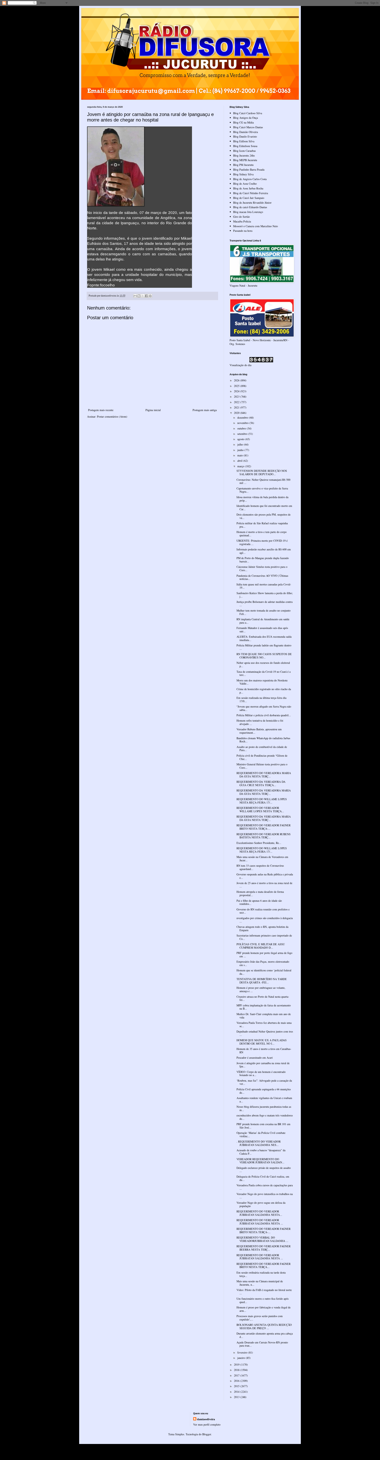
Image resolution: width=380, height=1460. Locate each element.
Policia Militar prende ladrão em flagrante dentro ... (264, 647)
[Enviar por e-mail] (135, 296)
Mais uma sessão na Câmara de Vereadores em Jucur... (262, 858)
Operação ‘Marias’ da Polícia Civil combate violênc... (261, 1134)
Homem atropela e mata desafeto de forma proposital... (260, 893)
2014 (237, 1392)
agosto (241, 439)
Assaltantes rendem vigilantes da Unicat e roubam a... (264, 1099)
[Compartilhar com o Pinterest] (150, 296)
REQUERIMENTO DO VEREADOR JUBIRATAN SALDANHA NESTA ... (260, 1221)
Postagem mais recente (100, 410)
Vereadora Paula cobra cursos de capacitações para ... (265, 1186)
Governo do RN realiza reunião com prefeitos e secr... (263, 911)
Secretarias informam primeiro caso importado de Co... (264, 937)
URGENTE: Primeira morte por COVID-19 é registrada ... (262, 542)
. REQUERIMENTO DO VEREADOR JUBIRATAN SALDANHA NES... (259, 1143)
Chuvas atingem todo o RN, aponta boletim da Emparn (262, 928)
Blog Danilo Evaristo (245, 136)
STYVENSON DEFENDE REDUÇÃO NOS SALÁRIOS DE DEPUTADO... (262, 472)
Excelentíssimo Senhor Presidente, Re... (259, 843)
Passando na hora (242, 231)
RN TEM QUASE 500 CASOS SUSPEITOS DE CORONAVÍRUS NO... (264, 655)
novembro (243, 423)
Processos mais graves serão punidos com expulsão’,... (260, 1317)
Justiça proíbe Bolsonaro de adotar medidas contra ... (265, 603)
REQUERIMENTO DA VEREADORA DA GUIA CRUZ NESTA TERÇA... (261, 783)
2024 (237, 391)
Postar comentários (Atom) (112, 416)
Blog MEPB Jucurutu (245, 160)
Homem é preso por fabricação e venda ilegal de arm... (264, 1309)
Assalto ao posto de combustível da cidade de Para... (262, 748)
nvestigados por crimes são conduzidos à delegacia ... (265, 919)
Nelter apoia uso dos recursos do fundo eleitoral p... (263, 664)
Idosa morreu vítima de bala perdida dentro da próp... (262, 498)
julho (240, 444)
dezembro (243, 417)
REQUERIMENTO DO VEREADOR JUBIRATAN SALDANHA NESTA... (259, 1213)
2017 (237, 1375)
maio (240, 455)
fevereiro (242, 1352)
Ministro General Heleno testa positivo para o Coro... (262, 765)
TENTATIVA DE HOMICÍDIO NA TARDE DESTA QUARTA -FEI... (262, 980)
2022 (237, 402)
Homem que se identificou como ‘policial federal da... (264, 972)
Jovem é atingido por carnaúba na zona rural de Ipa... (263, 1064)
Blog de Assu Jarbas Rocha (248, 188)
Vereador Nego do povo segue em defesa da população (261, 1204)
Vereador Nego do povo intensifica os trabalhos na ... (265, 1195)
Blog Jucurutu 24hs (244, 155)
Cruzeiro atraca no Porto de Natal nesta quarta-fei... (263, 998)
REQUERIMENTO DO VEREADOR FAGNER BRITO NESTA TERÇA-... (264, 826)
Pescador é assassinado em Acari (255, 1057)
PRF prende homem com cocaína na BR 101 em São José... (263, 1125)
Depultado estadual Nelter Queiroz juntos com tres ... (265, 1033)
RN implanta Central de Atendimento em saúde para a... (263, 620)
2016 (237, 1381)
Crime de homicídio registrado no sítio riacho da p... (264, 690)
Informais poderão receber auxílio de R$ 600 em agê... (264, 551)
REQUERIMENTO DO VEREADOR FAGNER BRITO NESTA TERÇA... (264, 1265)
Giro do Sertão (241, 216)
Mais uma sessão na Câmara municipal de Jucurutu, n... (260, 1282)
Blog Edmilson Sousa (245, 146)
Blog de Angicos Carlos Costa (250, 179)
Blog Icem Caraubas (244, 151)
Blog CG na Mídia (243, 122)
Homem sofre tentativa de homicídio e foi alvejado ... (260, 722)
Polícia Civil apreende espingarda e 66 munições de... (264, 1090)
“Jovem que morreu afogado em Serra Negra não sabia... (264, 708)
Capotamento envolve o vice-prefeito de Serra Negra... (262, 490)
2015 (237, 1386)
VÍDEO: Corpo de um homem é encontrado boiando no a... (261, 1073)
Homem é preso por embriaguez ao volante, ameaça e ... (261, 989)
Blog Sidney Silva (243, 174)
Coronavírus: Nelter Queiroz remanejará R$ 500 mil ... (263, 481)
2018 (237, 1370)
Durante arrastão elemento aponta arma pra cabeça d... (265, 1335)
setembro (242, 434)
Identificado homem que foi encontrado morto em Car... (264, 507)
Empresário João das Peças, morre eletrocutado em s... (263, 963)
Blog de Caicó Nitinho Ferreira (250, 193)
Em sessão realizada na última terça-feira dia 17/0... (261, 699)
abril (240, 461)
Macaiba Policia (242, 221)
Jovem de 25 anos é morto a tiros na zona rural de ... (264, 884)
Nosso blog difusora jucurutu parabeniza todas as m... (264, 1108)
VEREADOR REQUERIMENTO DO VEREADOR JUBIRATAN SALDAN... (260, 1160)
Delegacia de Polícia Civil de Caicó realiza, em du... (263, 1178)
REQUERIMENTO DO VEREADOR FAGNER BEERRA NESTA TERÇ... (264, 1247)
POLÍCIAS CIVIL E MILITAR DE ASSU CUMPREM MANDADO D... (261, 945)
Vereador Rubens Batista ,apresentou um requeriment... (259, 730)
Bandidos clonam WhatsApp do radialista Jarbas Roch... (263, 739)
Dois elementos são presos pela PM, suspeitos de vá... (264, 516)
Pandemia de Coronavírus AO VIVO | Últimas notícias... (262, 577)
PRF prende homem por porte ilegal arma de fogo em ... (264, 954)
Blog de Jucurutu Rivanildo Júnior (252, 202)
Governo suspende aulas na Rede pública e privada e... (265, 876)
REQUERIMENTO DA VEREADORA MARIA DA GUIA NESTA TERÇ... (264, 792)
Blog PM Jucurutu (243, 165)
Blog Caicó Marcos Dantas (248, 127)
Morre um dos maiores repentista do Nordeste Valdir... (262, 682)
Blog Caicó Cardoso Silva (247, 113)
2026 (237, 380)
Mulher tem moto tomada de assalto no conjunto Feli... (264, 612)
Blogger (206, 1434)
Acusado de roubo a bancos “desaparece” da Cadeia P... (261, 1151)
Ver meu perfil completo (206, 1424)
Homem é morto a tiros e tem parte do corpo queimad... (262, 533)
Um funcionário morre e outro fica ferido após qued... (263, 1300)
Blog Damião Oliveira (245, 132)
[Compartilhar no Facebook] (146, 296)
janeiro (241, 1358)
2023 (237, 396)
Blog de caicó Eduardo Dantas (250, 207)
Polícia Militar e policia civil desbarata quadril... (264, 715)
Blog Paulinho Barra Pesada (248, 169)
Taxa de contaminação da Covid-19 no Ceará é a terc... (264, 673)
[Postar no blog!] (139, 296)
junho (240, 450)
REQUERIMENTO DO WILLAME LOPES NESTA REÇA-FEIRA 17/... (262, 800)
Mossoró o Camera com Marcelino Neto (255, 226)
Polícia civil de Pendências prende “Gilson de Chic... (262, 757)
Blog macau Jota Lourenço (248, 212)
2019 (237, 1364)
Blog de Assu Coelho (245, 183)
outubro (242, 428)
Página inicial (153, 410)
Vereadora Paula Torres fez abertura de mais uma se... (264, 1024)
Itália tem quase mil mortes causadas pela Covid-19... (264, 586)
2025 (237, 386)
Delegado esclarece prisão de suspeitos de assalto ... (264, 1169)
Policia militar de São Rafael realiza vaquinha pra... (262, 524)
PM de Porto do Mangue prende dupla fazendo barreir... (263, 559)
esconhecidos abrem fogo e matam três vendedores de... (265, 1117)
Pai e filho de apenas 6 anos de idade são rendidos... (259, 902)
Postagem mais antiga (205, 410)
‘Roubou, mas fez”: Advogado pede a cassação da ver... (264, 1082)
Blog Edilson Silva (243, 141)
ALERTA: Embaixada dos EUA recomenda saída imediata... (264, 638)
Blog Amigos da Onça (245, 118)
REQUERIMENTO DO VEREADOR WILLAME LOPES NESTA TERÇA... (260, 809)
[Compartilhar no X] (143, 296)
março (241, 466)
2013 (237, 1397)
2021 (237, 407)
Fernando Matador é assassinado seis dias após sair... (262, 629)
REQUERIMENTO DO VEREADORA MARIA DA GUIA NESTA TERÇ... (264, 774)
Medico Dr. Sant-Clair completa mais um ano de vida (264, 1015)
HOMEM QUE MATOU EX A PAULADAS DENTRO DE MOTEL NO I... (262, 1041)
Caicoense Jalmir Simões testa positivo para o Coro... (262, 568)
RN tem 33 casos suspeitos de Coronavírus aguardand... (260, 867)
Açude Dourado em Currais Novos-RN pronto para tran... (262, 1344)
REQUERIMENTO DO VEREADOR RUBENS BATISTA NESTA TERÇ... (264, 835)
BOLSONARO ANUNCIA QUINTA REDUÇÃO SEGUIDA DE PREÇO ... (264, 1326)
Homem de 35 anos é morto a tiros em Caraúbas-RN (264, 1050)
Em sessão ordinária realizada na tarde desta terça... (261, 1274)
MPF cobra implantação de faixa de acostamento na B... (264, 1007)
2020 (237, 413)
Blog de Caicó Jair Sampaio (248, 198)
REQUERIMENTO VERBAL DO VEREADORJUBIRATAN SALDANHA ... (262, 1239)
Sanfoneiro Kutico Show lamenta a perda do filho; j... (265, 594)
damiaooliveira (206, 1419)
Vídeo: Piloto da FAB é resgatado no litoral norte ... (264, 1291)
